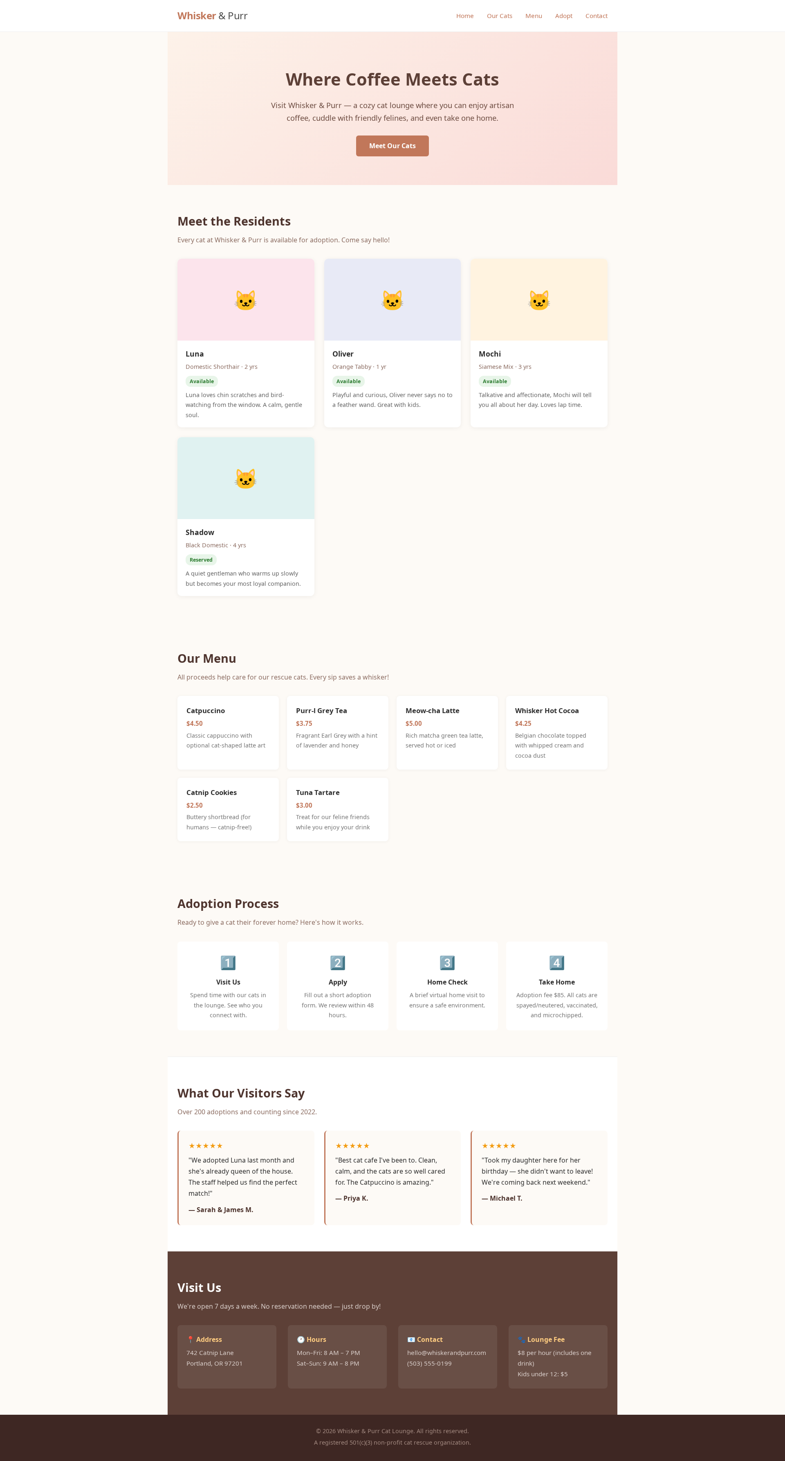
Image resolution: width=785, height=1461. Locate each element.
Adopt (563, 15)
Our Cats (499, 15)
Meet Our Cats (392, 145)
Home (465, 15)
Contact (596, 15)
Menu (533, 15)
